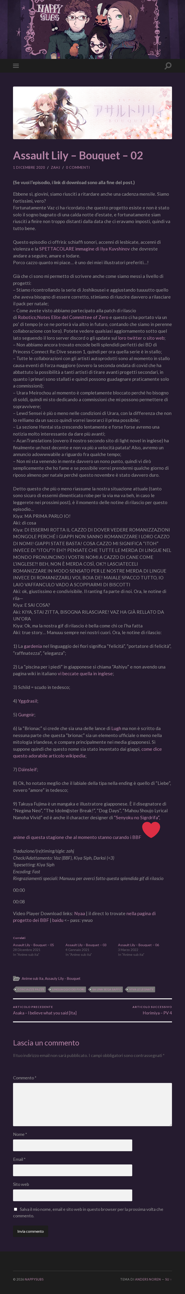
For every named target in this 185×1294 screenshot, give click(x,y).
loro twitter (130, 338)
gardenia (33, 646)
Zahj (55, 167)
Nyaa (79, 913)
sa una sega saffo (106, 989)
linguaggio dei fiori (68, 989)
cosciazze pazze (30, 989)
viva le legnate (141, 989)
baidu (57, 920)
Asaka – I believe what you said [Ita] (45, 1010)
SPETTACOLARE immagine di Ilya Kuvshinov (84, 248)
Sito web (21, 1184)
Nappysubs (34, 1279)
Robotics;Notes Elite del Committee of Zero (63, 317)
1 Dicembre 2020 (29, 167)
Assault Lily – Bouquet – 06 (138, 945)
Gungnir (26, 714)
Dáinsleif (27, 769)
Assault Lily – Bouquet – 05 (33, 945)
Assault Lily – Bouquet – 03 (86, 945)
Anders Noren (148, 1279)
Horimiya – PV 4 (152, 1010)
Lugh (116, 728)
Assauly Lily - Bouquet (62, 978)
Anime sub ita (32, 978)
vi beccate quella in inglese (85, 673)
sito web (155, 338)
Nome (20, 1134)
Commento (24, 1077)
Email (19, 1159)
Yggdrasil (27, 701)
